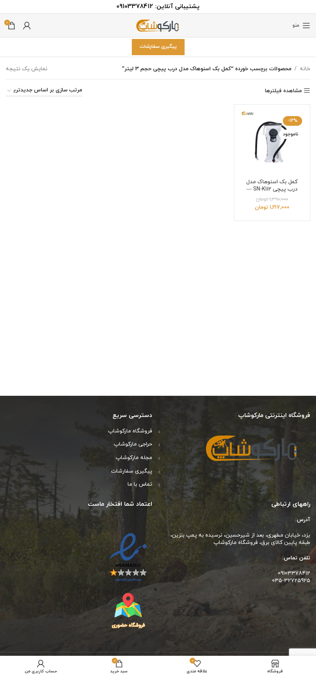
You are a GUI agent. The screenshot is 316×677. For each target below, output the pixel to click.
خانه (305, 69)
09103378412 (134, 6)
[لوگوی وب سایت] (158, 25)
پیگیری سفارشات (158, 46)
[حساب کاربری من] (27, 25)
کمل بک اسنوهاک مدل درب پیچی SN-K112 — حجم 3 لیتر (272, 189)
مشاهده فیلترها (283, 91)
